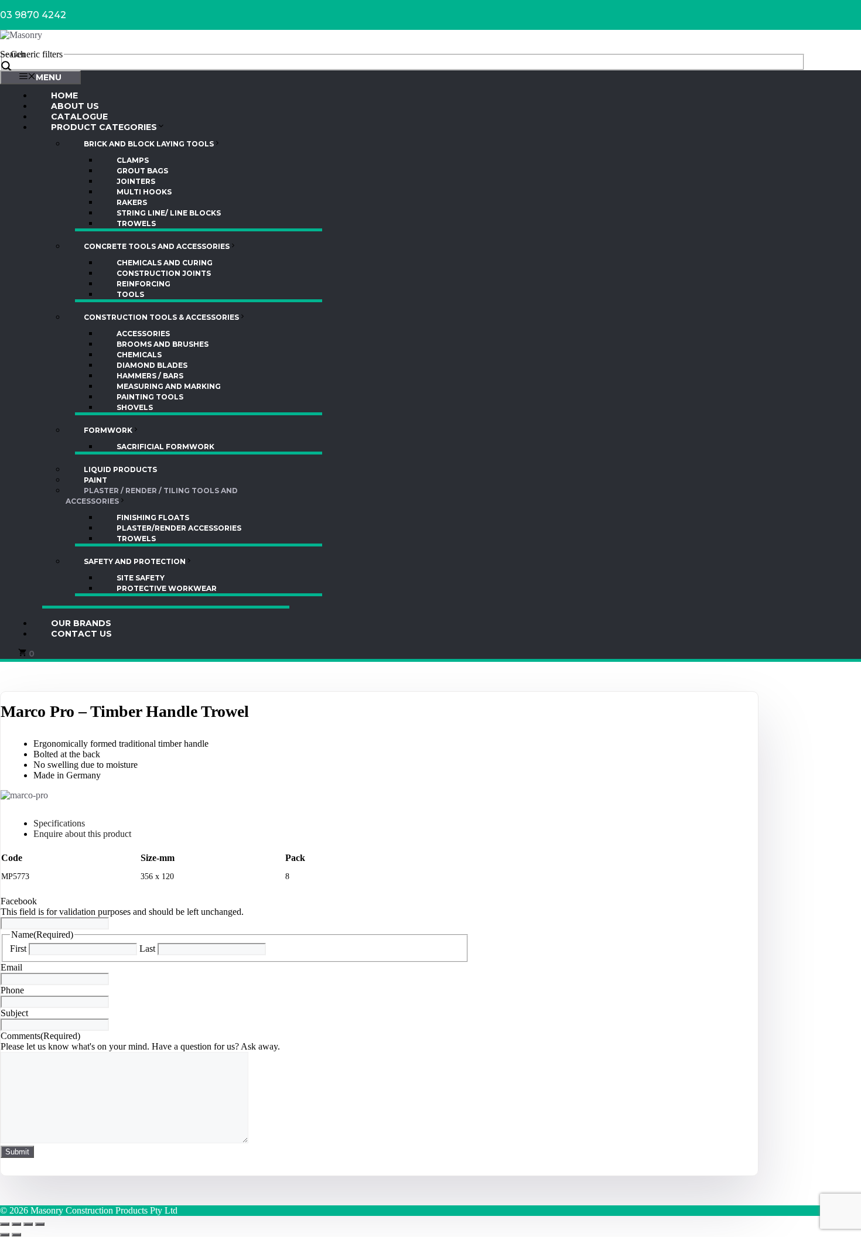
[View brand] (24, 795)
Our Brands (81, 623)
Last (147, 949)
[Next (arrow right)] (16, 1234)
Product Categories (104, 127)
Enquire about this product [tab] (82, 834)
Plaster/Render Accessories (179, 528)
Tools (130, 294)
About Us (75, 106)
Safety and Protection (135, 561)
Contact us (81, 633)
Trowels (136, 223)
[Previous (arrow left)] (4, 1234)
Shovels (135, 407)
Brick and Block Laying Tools (149, 143)
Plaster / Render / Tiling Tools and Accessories (152, 495)
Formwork (108, 430)
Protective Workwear (167, 588)
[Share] (28, 1224)
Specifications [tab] (59, 823)
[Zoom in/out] (4, 1224)
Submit (17, 1151)
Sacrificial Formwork (165, 446)
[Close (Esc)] (40, 1224)
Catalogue (79, 116)
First (18, 949)
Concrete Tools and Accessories (157, 246)
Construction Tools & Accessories (161, 317)
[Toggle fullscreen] (16, 1224)
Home (64, 95)
